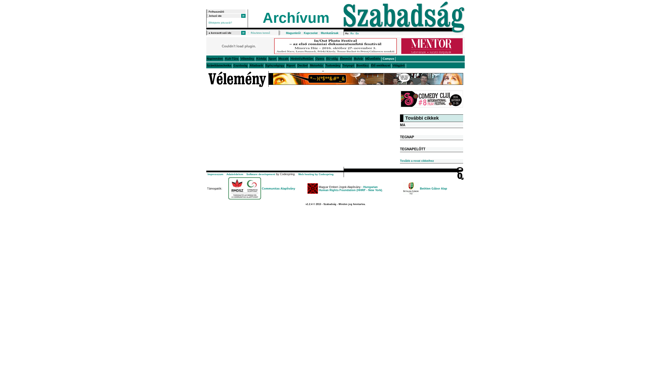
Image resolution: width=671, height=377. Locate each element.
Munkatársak (329, 33)
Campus (388, 58)
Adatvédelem (234, 174)
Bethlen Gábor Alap (433, 188)
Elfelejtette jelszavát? (220, 22)
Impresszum (215, 174)
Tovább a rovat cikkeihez (417, 160)
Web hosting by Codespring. (316, 174)
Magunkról (293, 33)
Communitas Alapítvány (278, 188)
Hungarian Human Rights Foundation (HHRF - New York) (350, 188)
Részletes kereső (260, 33)
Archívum (296, 18)
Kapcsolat (311, 33)
